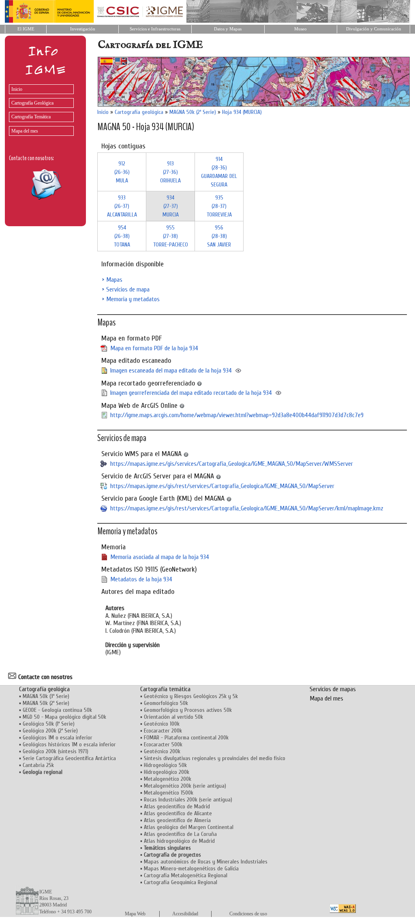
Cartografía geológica (139, 112)
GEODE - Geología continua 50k (57, 710)
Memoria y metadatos (133, 299)
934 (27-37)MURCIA (171, 206)
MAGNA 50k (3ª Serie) (46, 696)
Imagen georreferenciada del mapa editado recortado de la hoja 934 (191, 392)
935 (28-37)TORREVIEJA (219, 206)
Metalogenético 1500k (168, 792)
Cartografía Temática (31, 117)
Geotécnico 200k (162, 751)
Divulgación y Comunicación (373, 29)
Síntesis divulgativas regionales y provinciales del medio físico (214, 758)
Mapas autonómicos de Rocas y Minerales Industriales (205, 861)
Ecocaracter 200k (163, 730)
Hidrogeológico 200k (166, 772)
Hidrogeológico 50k (165, 765)
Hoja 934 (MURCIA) (242, 112)
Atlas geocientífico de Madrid (177, 806)
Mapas (114, 279)
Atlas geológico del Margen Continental (188, 827)
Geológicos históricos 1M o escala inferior (69, 744)
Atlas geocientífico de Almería (177, 820)
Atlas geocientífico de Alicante (178, 813)
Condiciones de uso (248, 914)
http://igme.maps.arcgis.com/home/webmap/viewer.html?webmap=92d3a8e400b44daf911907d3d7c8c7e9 (237, 415)
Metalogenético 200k (167, 778)
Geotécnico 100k (162, 723)
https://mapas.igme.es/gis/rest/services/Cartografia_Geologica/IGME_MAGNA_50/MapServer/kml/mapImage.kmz (246, 508)
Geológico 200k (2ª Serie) (50, 730)
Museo (300, 29)
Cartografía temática (165, 689)
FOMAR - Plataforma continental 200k (186, 737)
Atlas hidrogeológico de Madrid (179, 841)
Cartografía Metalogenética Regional (185, 875)
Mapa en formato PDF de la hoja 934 (154, 348)
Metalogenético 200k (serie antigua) (185, 785)
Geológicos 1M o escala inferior (57, 737)
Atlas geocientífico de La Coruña (180, 834)
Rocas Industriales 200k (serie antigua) (188, 799)
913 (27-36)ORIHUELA (170, 172)
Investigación (82, 29)
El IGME (25, 29)
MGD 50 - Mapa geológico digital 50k (64, 716)
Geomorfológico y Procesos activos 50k (188, 710)
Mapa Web (135, 914)
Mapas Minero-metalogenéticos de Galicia (191, 868)
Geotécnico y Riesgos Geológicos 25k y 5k (191, 696)
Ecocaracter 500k (163, 744)
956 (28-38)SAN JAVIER (219, 236)
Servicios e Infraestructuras (155, 29)
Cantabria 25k (38, 765)
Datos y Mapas (228, 29)
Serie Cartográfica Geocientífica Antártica (69, 758)
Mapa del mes (24, 131)
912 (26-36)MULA (122, 172)
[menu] (39, 108)
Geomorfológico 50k (166, 703)
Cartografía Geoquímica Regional (180, 882)
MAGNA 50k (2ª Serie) (192, 112)
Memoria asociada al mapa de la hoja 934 (159, 557)
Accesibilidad (185, 914)
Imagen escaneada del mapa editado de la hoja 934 (171, 370)
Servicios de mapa (128, 289)
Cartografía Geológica (32, 103)
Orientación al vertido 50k (173, 716)
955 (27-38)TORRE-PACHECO (170, 236)
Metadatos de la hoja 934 (141, 579)
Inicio (16, 89)
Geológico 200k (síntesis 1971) (55, 751)
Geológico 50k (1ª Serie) (49, 723)
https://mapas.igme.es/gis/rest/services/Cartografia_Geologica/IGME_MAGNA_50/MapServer (222, 486)
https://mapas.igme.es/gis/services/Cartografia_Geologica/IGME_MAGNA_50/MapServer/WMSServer (231, 463)
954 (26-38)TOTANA (122, 236)
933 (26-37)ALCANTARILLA (122, 206)
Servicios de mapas (333, 689)
